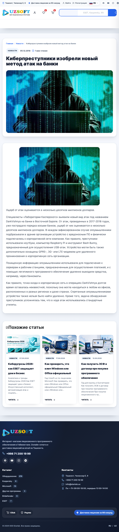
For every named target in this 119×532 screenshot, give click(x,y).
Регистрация (81, 3)
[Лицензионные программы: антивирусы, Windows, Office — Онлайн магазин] (15, 12)
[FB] (103, 3)
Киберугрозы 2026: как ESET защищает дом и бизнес (21, 368)
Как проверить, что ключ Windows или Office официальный (58, 368)
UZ (115, 526)
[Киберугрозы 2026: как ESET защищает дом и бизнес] (23, 344)
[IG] (113, 3)
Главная (9, 43)
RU (110, 526)
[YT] (108, 3)
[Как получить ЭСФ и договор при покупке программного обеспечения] (96, 344)
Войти (68, 3)
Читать (12, 400)
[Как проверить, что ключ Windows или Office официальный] (59, 344)
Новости (19, 43)
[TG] (25, 460)
